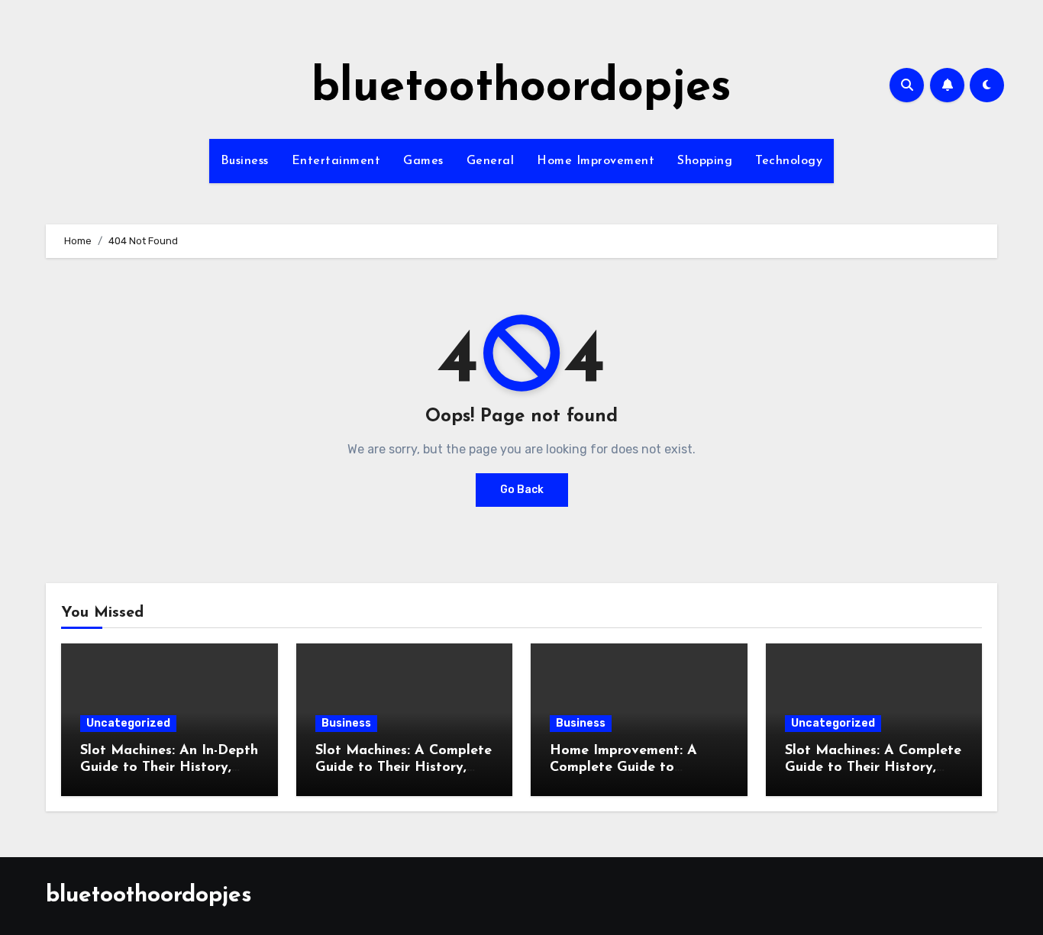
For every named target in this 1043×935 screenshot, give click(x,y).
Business (245, 161)
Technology (788, 161)
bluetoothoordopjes (521, 88)
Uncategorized (128, 723)
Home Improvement (595, 161)
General (491, 161)
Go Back (522, 489)
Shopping (704, 161)
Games (423, 161)
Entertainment (336, 161)
